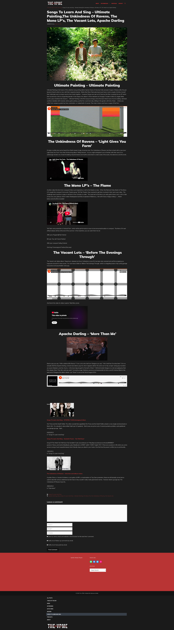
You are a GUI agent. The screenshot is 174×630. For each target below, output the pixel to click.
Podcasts (49, 617)
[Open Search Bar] (125, 3)
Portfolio (114, 3)
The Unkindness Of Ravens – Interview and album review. (65, 473)
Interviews (50, 606)
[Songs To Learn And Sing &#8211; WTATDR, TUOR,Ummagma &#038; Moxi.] (62, 416)
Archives (92, 566)
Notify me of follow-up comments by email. (60, 540)
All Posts (49, 598)
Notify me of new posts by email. (57, 545)
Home (48, 7)
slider (58, 496)
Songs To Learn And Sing (56, 7)
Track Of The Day (51, 600)
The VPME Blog (104, 3)
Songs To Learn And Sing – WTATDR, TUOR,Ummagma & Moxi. (66, 420)
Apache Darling (53, 496)
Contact (120, 3)
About (97, 3)
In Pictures (50, 609)
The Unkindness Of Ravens (98, 496)
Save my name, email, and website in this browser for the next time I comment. (71, 536)
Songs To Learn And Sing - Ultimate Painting (71, 496)
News (48, 603)
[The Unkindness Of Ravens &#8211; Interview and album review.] (59, 469)
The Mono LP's (87, 496)
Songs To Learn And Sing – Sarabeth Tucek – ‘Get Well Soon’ (65, 439)
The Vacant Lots (109, 496)
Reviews (49, 611)
